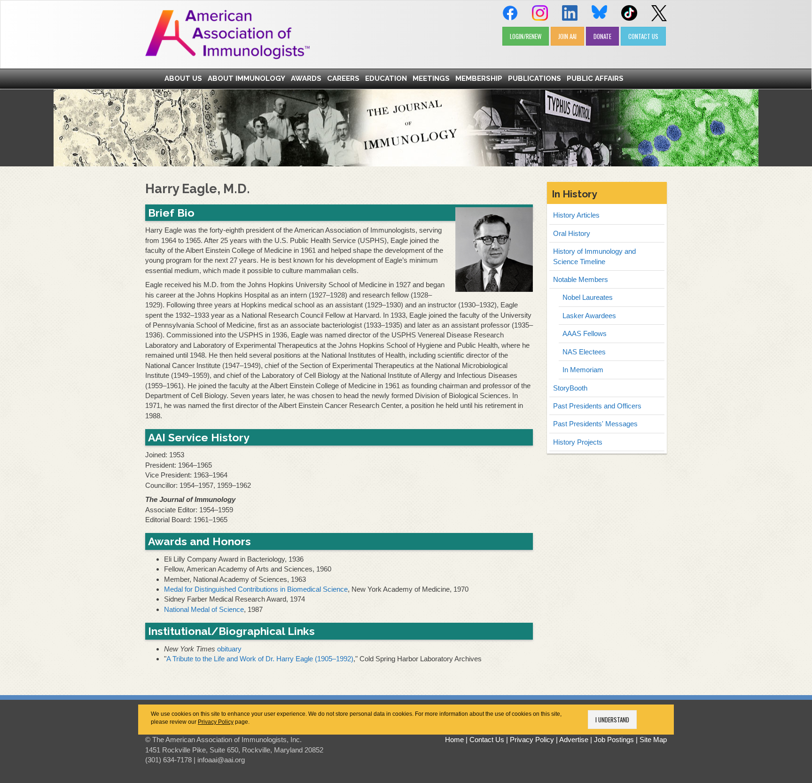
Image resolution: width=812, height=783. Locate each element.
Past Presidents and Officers (597, 406)
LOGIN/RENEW (525, 36)
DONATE (602, 36)
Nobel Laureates (587, 297)
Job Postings (614, 740)
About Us (183, 78)
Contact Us (486, 740)
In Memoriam (582, 370)
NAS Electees (584, 352)
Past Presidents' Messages (595, 424)
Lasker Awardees (589, 316)
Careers (343, 78)
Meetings (431, 78)
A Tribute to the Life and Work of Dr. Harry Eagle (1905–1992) (259, 659)
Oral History (571, 233)
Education (386, 78)
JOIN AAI (567, 36)
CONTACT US (643, 36)
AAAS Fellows (584, 333)
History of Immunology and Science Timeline (594, 256)
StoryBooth (570, 388)
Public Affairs (595, 78)
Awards (306, 78)
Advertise (573, 740)
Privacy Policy (216, 722)
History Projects (577, 442)
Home (454, 740)
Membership (478, 78)
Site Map (653, 740)
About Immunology (246, 78)
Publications (534, 78)
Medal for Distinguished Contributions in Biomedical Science (256, 589)
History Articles (576, 215)
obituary (229, 649)
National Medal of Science (204, 609)
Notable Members (580, 279)
